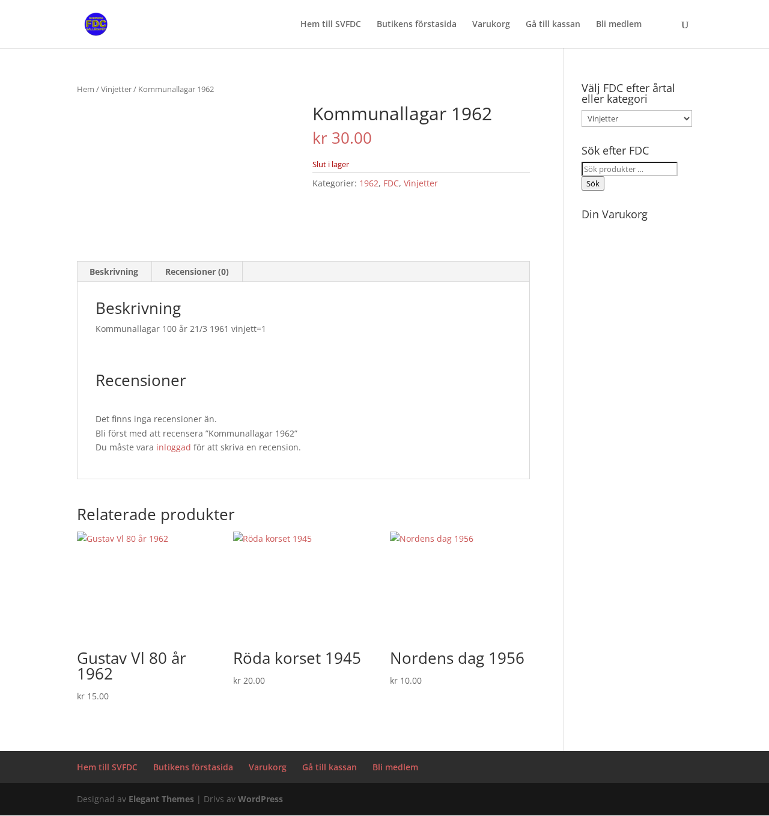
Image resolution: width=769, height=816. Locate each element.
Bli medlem (619, 24)
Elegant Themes (161, 799)
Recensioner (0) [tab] (197, 271)
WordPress (260, 799)
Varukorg (491, 24)
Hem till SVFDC (330, 24)
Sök (593, 183)
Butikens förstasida (417, 24)
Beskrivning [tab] (114, 271)
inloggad (173, 447)
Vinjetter (116, 89)
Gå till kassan (553, 24)
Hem (85, 89)
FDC (391, 183)
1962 (368, 183)
